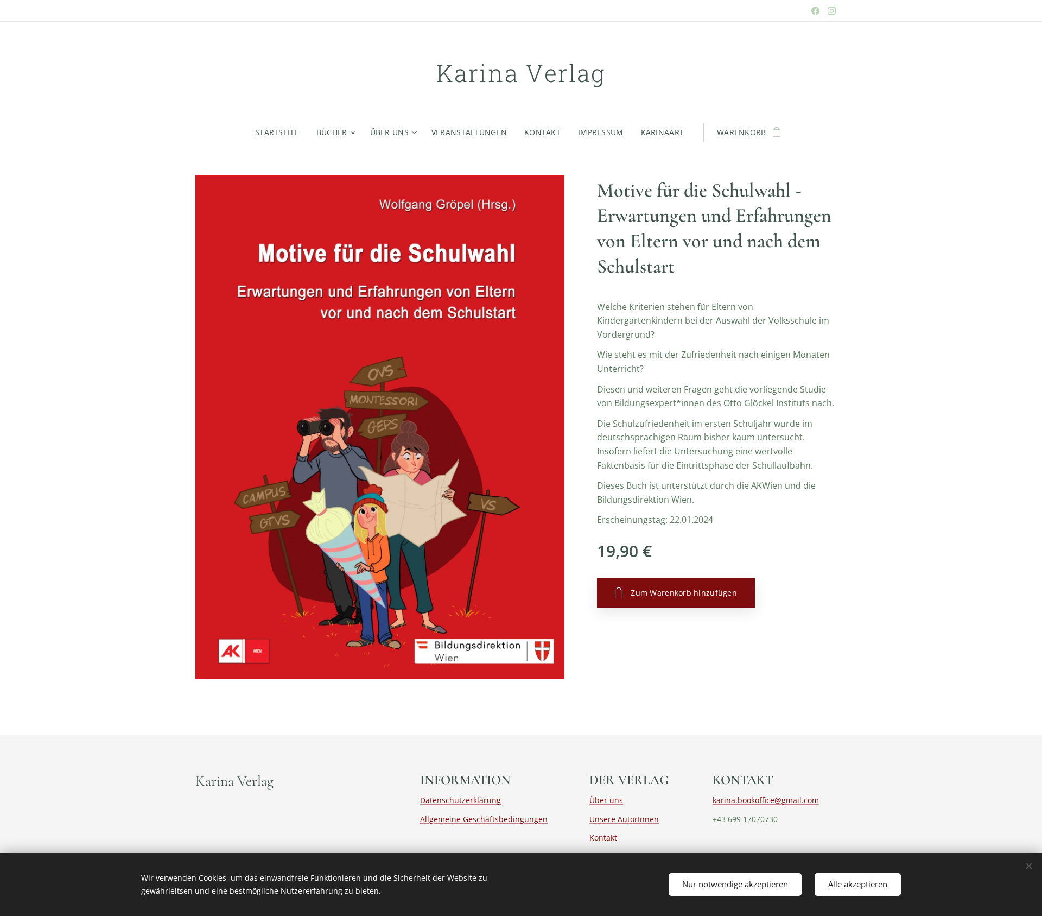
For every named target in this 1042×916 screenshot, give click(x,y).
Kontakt (603, 837)
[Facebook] (815, 11)
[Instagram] (831, 11)
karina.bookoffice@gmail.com (766, 800)
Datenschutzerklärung (460, 800)
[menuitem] (281, 132)
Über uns (606, 800)
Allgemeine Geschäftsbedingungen (484, 819)
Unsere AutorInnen (624, 819)
